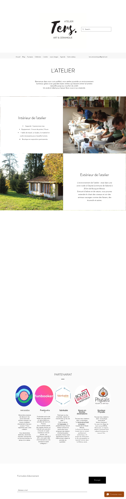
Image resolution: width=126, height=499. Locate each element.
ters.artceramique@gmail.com (98, 57)
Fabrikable (63, 424)
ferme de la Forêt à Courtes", (83, 423)
